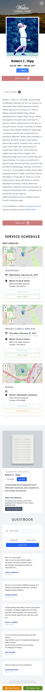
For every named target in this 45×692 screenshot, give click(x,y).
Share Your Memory (14, 509)
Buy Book (22, 479)
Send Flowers (22, 411)
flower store (30, 209)
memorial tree (32, 206)
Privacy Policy (17, 683)
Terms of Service (28, 683)
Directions (22, 292)
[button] (22, 254)
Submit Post (22, 545)
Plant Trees (22, 297)
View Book (10, 479)
